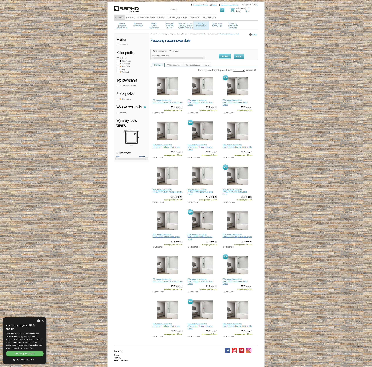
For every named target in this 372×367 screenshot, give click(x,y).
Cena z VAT (156, 56)
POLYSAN (124, 45)
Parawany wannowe (211, 34)
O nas (116, 355)
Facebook (227, 350)
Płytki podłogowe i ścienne (151, 18)
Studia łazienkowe (121, 361)
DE (250, 5)
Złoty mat (125, 72)
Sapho (214, 5)
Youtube (234, 350)
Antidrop (123, 112)
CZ (243, 5)
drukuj (254, 34)
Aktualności (209, 18)
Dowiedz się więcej (26, 348)
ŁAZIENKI (119, 18)
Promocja (195, 18)
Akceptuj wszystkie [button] (24, 353)
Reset (238, 56)
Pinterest (241, 350)
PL (257, 5)
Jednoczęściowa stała (128, 86)
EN (254, 5)
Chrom (124, 58)
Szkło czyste (126, 99)
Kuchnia (130, 18)
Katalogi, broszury (177, 18)
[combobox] (38, 320)
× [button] (42, 321)
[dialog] (24, 340)
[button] (25, 359)
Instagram (248, 350)
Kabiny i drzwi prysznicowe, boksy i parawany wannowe (182, 34)
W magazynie (161, 51)
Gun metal (125, 64)
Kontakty (117, 358)
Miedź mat (125, 67)
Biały (123, 69)
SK (247, 5)
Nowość (175, 51)
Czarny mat (126, 61)
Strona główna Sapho (200, 5)
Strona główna (155, 34)
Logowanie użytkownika (229, 5)
